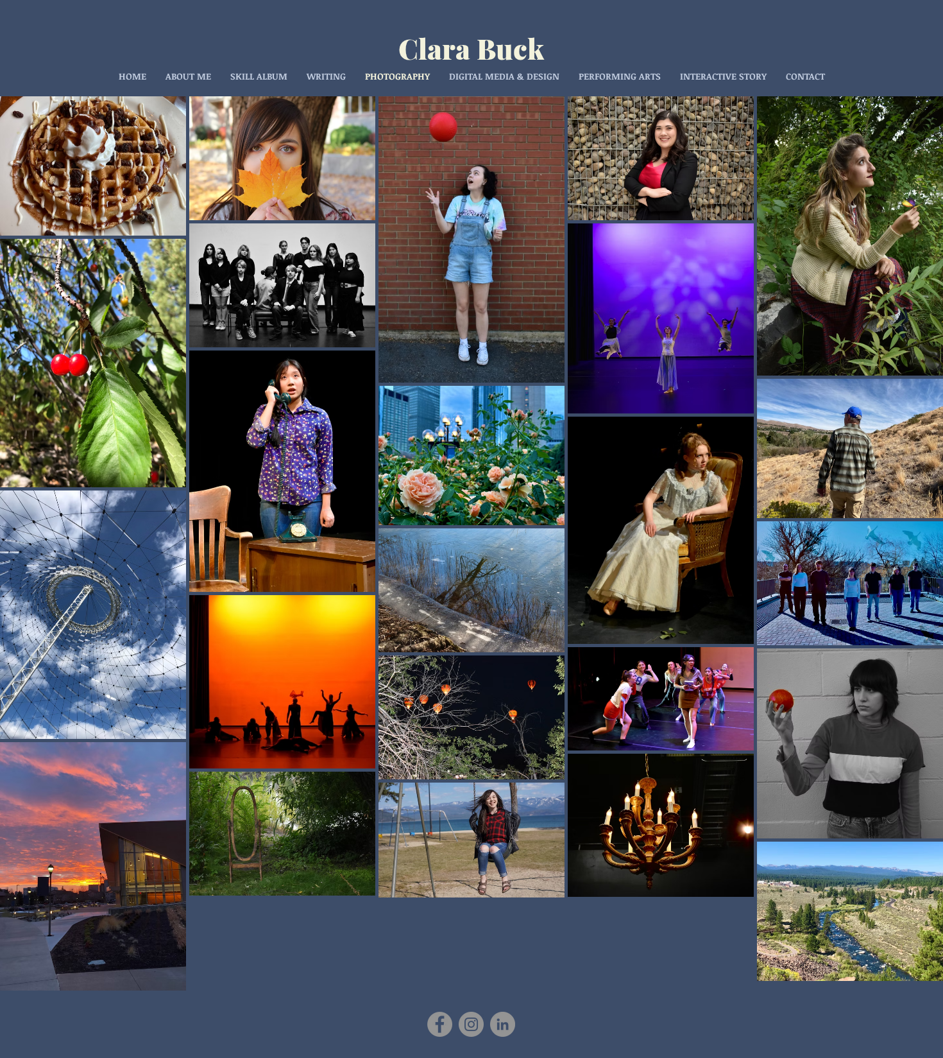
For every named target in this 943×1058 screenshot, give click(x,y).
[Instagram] (471, 1024)
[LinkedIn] (502, 1024)
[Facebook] (439, 1024)
